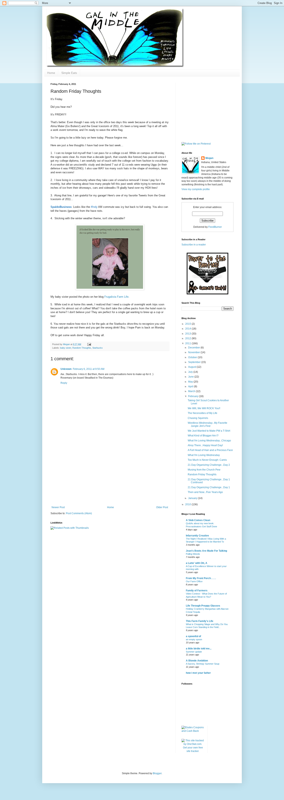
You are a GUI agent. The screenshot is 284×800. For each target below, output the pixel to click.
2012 (188, 338)
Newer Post (58, 507)
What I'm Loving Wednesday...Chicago (209, 440)
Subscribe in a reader (194, 244)
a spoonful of (193, 636)
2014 (188, 328)
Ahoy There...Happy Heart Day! (205, 445)
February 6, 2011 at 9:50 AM (88, 369)
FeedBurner (215, 226)
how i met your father (198, 672)
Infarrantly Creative (197, 535)
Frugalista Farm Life (116, 296)
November (194, 352)
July (190, 371)
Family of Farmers (196, 590)
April (191, 386)
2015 (188, 323)
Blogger (157, 773)
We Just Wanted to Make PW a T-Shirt (209, 430)
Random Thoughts (81, 348)
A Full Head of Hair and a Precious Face (210, 450)
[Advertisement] (110, 475)
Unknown (66, 369)
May (191, 381)
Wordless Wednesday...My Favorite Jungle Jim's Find (207, 424)
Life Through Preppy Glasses (203, 605)
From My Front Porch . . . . (201, 578)
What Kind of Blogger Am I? (203, 435)
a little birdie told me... (198, 648)
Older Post (162, 507)
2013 (188, 333)
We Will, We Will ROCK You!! (204, 408)
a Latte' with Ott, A (196, 563)
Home (51, 72)
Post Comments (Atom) (79, 513)
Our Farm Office (194, 581)
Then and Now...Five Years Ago (205, 492)
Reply (64, 382)
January (193, 498)
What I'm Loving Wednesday (204, 455)
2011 (188, 343)
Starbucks (97, 348)
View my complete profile (196, 189)
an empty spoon (194, 639)
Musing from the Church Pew (204, 469)
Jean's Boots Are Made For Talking (206, 550)
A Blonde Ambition (197, 660)
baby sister (65, 348)
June (191, 376)
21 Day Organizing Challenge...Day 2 (209, 464)
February (193, 396)
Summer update (194, 651)
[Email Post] (89, 344)
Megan (209, 158)
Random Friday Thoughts (202, 474)
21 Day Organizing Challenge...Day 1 (209, 487)
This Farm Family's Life (199, 621)
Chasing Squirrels (198, 418)
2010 (188, 504)
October (193, 357)
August (192, 366)
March (192, 391)
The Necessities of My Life (202, 413)
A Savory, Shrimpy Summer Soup (202, 664)
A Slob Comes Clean (198, 520)
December (194, 347)
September (194, 362)
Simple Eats (69, 72)
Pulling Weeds (193, 554)
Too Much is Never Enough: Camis (207, 459)
